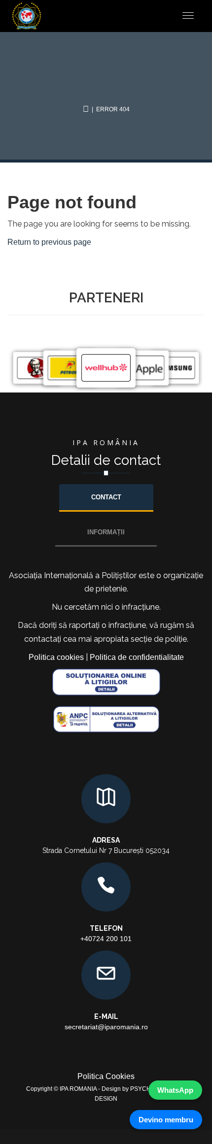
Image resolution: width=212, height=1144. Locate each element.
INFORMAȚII (106, 532)
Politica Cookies (106, 1076)
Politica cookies (56, 657)
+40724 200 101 (106, 939)
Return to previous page (49, 242)
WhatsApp (175, 1090)
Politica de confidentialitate (137, 657)
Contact (106, 497)
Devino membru (166, 1119)
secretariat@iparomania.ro (106, 1027)
